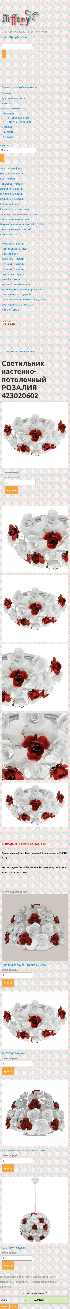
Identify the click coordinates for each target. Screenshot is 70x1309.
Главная (6, 93)
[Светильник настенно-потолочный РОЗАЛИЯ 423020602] (35, 467)
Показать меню (11, 87)
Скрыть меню (29, 87)
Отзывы (7, 126)
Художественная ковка (21, 351)
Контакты (8, 131)
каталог (5, 145)
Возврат (7, 103)
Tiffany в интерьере (19, 121)
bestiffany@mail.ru (15, 37)
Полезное (8, 113)
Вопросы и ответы (13, 108)
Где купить (8, 136)
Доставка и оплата (13, 98)
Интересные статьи (19, 117)
